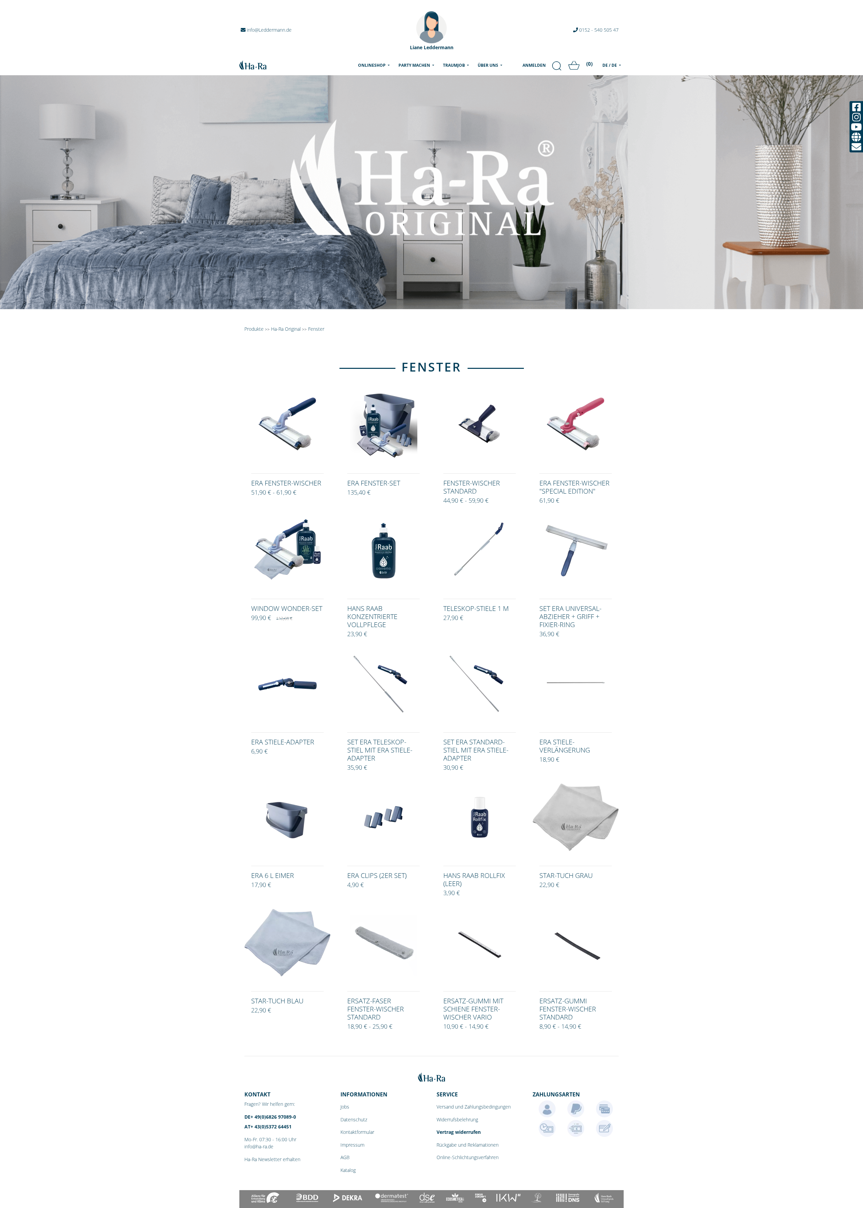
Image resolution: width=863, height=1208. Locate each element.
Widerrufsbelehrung (457, 1119)
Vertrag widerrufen (459, 1132)
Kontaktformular (357, 1132)
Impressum (352, 1145)
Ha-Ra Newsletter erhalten (272, 1159)
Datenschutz (353, 1119)
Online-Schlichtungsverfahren (468, 1157)
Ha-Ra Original (286, 329)
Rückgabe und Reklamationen (468, 1145)
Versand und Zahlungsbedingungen (474, 1106)
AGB (345, 1157)
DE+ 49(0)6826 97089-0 (270, 1117)
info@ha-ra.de (258, 1146)
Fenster (316, 329)
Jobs (344, 1106)
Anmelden (534, 65)
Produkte (254, 329)
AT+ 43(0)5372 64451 (268, 1126)
